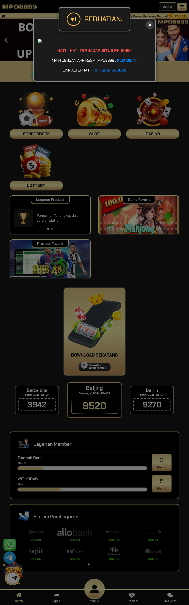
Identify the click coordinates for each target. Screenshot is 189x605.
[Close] (149, 24)
